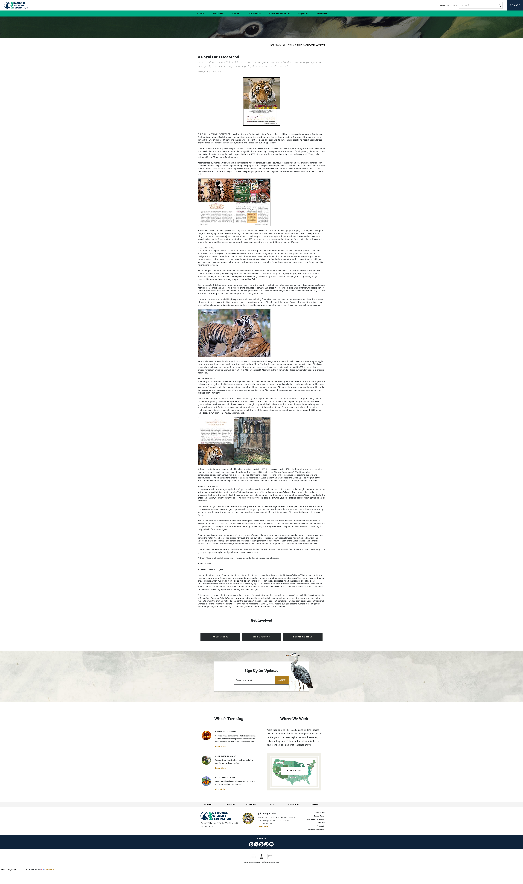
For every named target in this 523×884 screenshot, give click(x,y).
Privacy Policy (319, 816)
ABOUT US (208, 805)
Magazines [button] (303, 13)
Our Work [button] (200, 13)
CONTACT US (230, 805)
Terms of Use (320, 813)
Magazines (280, 45)
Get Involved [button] (218, 13)
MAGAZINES (251, 805)
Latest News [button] (321, 13)
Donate (515, 5)
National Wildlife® (294, 45)
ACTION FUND (293, 805)
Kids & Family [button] (255, 13)
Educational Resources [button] (279, 13)
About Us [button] (236, 13)
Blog (455, 5)
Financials (321, 826)
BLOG (272, 805)
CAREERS (314, 805)
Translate (49, 869)
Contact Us (444, 5)
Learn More (220, 746)
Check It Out (220, 789)
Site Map (321, 823)
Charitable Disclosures (316, 819)
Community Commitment (316, 829)
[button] (282, 680)
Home (272, 45)
